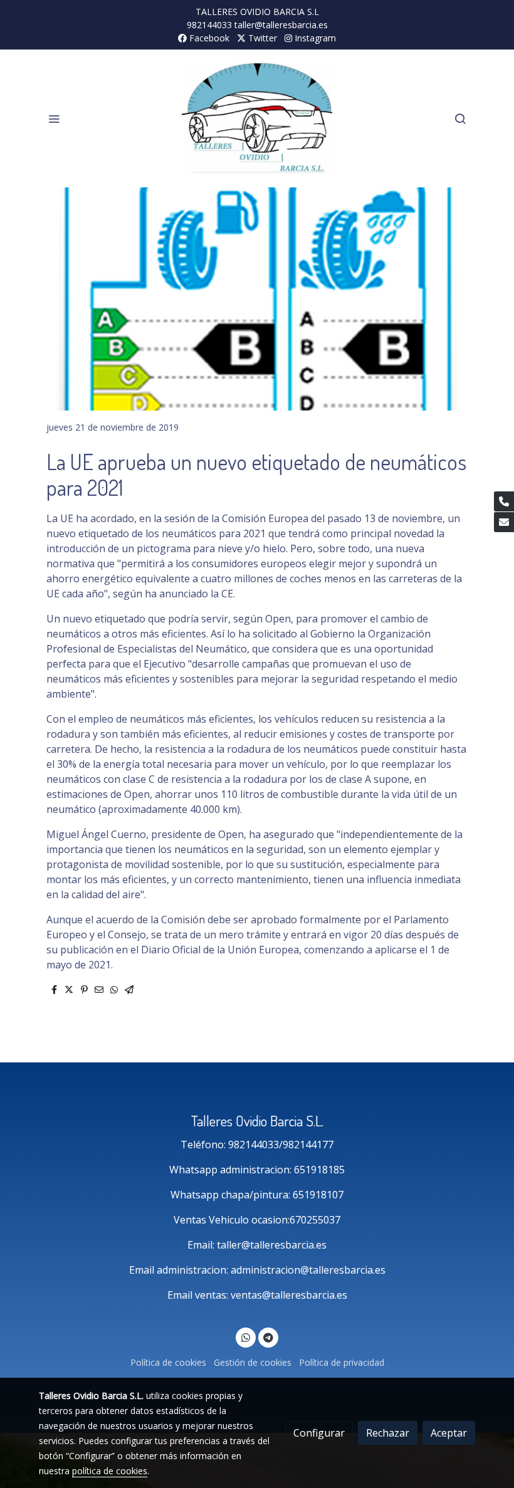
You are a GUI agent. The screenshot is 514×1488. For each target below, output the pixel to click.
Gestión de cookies (252, 1362)
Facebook (208, 38)
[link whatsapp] (245, 1337)
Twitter (261, 38)
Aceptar (449, 1433)
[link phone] (504, 501)
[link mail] (504, 522)
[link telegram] (268, 1337)
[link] (257, 118)
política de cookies (109, 1471)
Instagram (314, 38)
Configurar (319, 1433)
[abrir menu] (53, 118)
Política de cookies (168, 1362)
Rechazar (387, 1433)
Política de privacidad (341, 1362)
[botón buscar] (460, 118)
